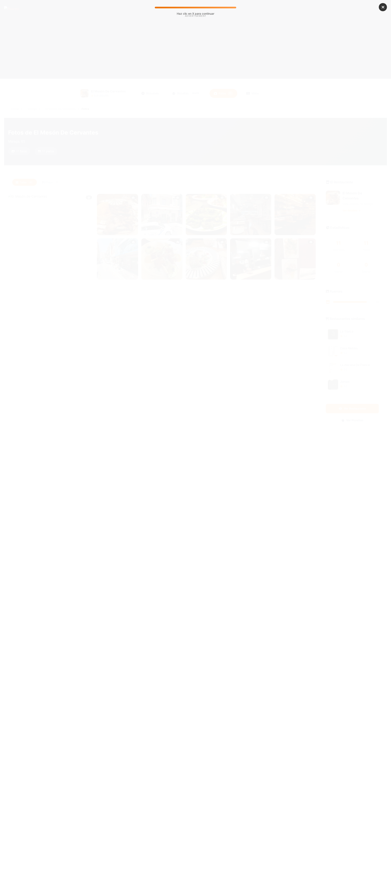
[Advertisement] (195, 52)
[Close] (383, 7)
